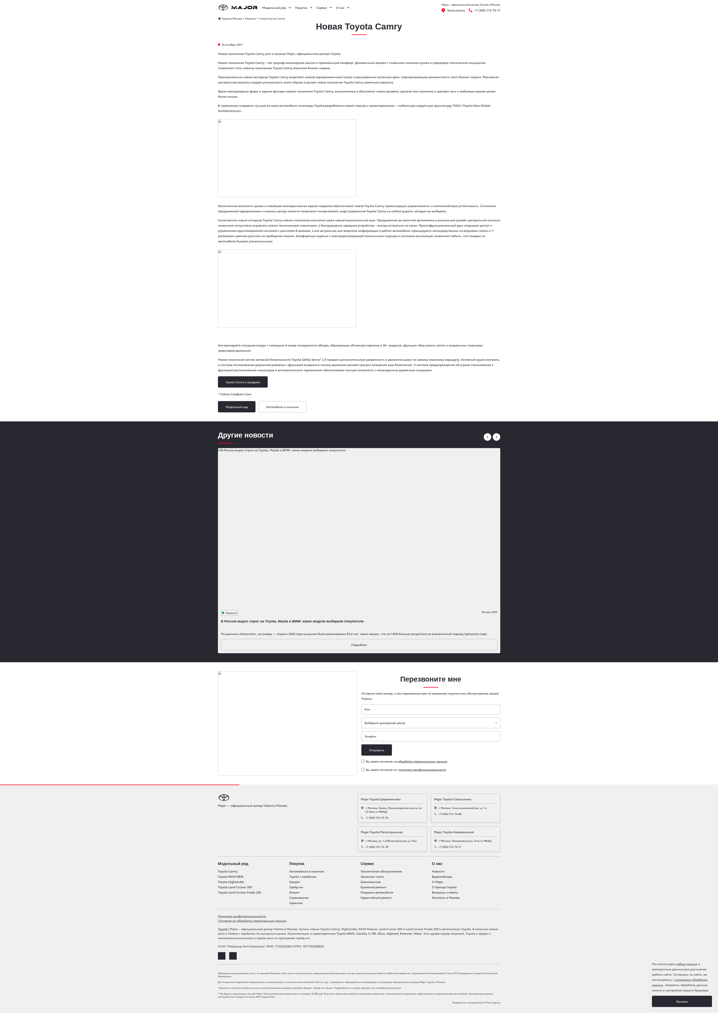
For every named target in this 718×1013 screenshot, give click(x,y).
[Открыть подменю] (290, 7)
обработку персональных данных (423, 761)
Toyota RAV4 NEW (230, 876)
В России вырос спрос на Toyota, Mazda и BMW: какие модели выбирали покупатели (292, 621)
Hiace (418, 933)
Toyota (223, 929)
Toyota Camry (227, 871)
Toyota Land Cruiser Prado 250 (239, 892)
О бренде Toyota (444, 887)
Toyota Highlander (231, 882)
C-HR (372, 933)
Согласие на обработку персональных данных (252, 920)
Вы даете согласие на (407, 761)
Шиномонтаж (371, 882)
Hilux (381, 933)
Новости (438, 871)
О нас (437, 864)
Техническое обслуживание (381, 871)
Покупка (296, 864)
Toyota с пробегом (302, 876)
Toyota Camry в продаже (243, 382)
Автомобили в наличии (282, 407)
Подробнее (359, 645)
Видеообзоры (442, 876)
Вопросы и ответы (445, 892)
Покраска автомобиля (377, 892)
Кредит (294, 882)
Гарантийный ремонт (376, 897)
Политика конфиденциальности (242, 916)
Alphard (392, 933)
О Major (437, 882)
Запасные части (372, 876)
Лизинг (294, 892)
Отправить (376, 750)
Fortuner (406, 933)
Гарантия (296, 903)
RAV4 (350, 933)
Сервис (367, 864)
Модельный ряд (237, 407)
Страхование (299, 897)
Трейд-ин (296, 887)
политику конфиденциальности (422, 769)
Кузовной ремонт (373, 887)
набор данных (686, 964)
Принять (682, 1001)
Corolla (361, 933)
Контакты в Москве (446, 897)
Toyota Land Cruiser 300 (235, 887)
